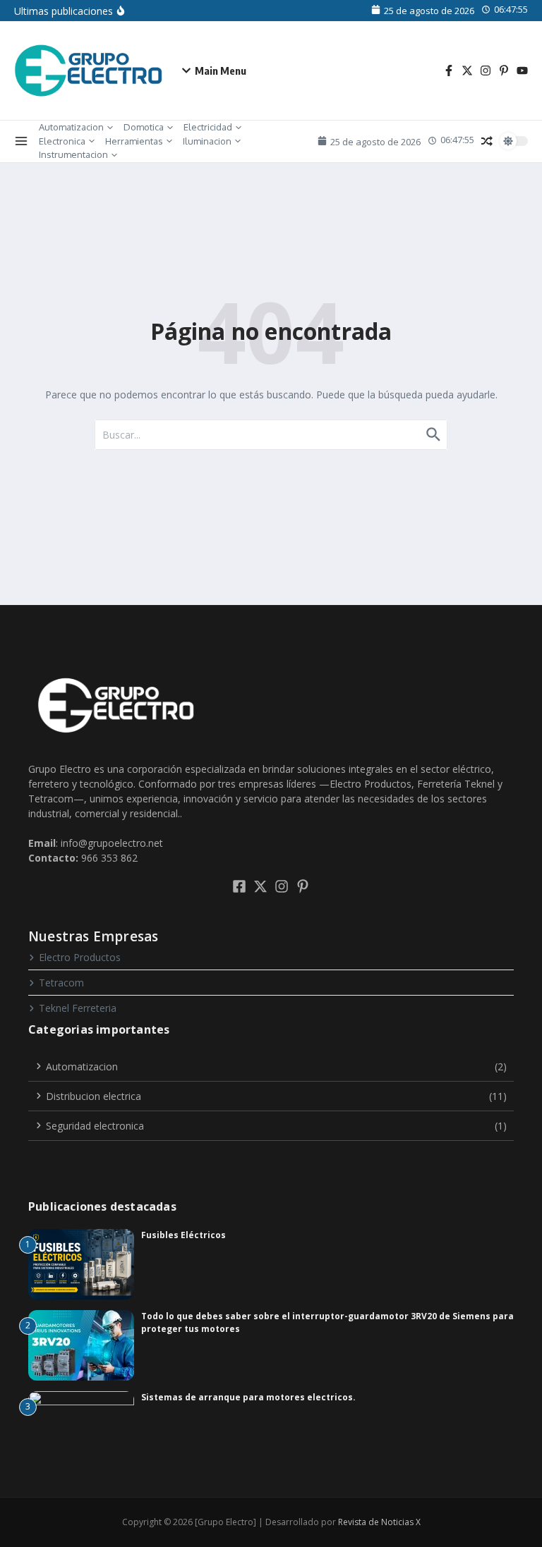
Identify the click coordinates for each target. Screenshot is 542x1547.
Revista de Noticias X (379, 1522)
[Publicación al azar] (487, 141)
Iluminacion (207, 141)
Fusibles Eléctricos (183, 1235)
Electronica (62, 141)
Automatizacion (71, 127)
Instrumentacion (73, 154)
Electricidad (207, 127)
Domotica (144, 127)
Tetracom (61, 982)
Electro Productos (80, 957)
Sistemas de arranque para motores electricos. (248, 1397)
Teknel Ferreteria (77, 1008)
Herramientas (134, 141)
